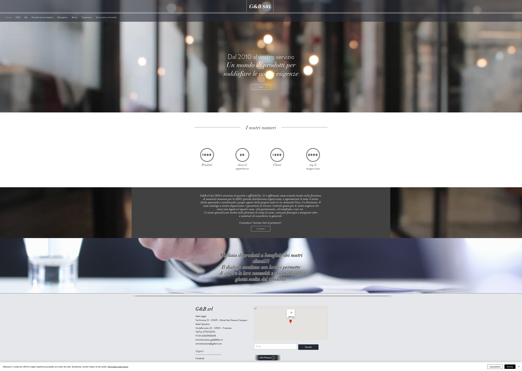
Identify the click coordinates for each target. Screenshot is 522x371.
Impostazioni (495, 366)
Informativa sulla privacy (118, 366)
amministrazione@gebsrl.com (208, 343)
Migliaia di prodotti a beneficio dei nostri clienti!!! (261, 258)
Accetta (510, 366)
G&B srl (260, 6)
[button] (42, 17)
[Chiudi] (518, 366)
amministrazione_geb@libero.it (209, 339)
